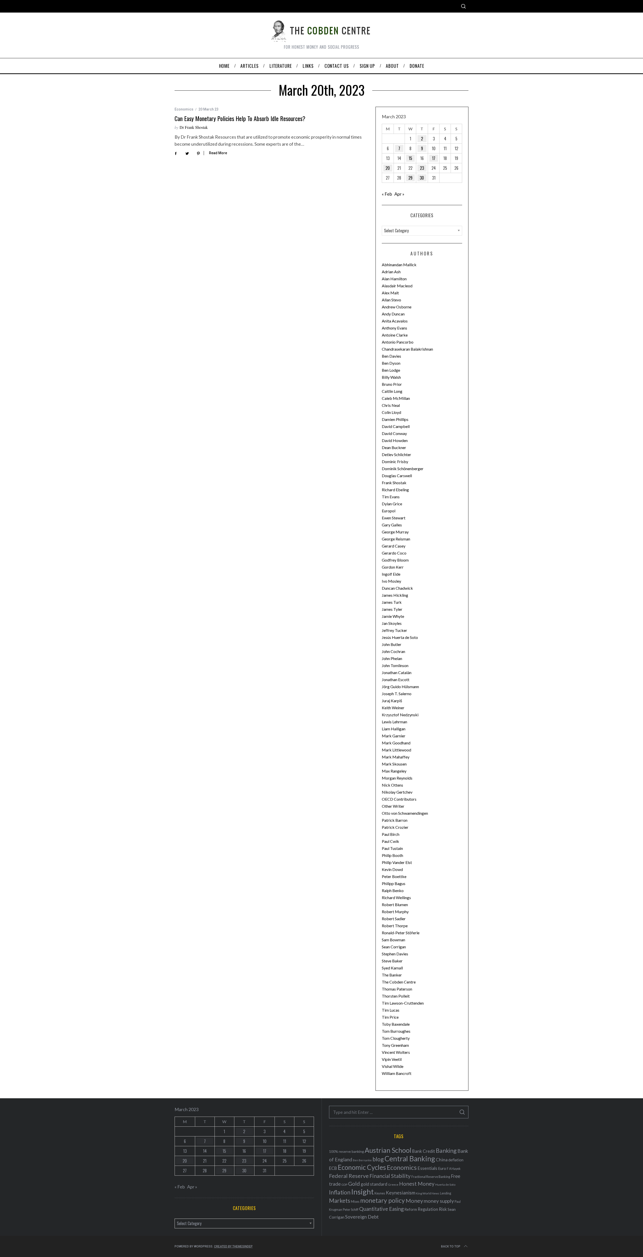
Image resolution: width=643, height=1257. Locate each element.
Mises (355, 1201)
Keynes (379, 1193)
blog (378, 1159)
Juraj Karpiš (392, 700)
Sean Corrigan (394, 946)
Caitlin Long (392, 391)
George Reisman (396, 538)
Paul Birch (390, 834)
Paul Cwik (390, 841)
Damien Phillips (395, 419)
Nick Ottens (392, 785)
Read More (218, 153)
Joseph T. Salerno (396, 693)
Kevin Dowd (392, 869)
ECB (333, 1168)
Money (414, 1200)
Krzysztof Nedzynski (400, 714)
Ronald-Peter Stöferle (400, 932)
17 (433, 158)
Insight (362, 1191)
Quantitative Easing (381, 1209)
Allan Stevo (391, 299)
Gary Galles (392, 524)
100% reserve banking (346, 1151)
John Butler (391, 644)
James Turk (392, 602)
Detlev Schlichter (396, 454)
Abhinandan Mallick (399, 264)
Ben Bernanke (362, 1160)
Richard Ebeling (395, 489)
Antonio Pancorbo (397, 342)
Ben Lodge (391, 370)
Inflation (339, 1192)
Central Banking (410, 1158)
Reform (410, 1209)
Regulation (428, 1209)
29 (410, 178)
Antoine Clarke (395, 335)
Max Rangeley (394, 771)
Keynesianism (400, 1192)
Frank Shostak (394, 482)
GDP (344, 1184)
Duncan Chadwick (397, 588)
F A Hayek (453, 1169)
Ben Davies (391, 356)
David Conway (394, 433)
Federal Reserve (349, 1176)
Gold (354, 1183)
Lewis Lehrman (394, 721)
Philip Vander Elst (397, 862)
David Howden (395, 440)
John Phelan (392, 658)
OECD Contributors (399, 799)
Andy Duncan (393, 313)
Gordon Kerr (393, 567)
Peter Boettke (394, 876)
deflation (455, 1160)
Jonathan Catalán (396, 672)
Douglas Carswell (397, 475)
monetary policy (382, 1200)
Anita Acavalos (395, 320)
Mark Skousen (394, 763)
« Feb (387, 194)
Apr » (399, 194)
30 (422, 178)
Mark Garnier (393, 735)
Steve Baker (392, 960)
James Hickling (395, 595)
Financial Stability (390, 1176)
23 (422, 168)
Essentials (427, 1168)
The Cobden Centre (399, 981)
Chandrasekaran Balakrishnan (407, 349)
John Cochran (393, 651)
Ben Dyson (391, 363)
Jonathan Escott (395, 679)
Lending (445, 1193)
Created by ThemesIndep (233, 1246)
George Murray (395, 531)
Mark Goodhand (396, 742)
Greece (393, 1184)
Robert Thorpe (395, 925)
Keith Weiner (393, 707)
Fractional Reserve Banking (430, 1177)
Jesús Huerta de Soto (400, 637)
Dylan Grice (392, 503)
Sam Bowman (393, 939)
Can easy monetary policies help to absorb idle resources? (240, 118)
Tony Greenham (395, 1045)
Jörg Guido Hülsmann (400, 686)
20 (388, 168)
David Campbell (396, 426)
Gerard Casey (393, 545)
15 (410, 158)
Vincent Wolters (396, 1052)
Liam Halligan (393, 728)
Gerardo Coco (394, 553)
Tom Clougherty (396, 1038)
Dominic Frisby (395, 461)
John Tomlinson (395, 665)
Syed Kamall (392, 967)
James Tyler (392, 609)
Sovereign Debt (362, 1217)
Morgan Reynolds (397, 778)
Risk (443, 1209)
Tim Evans (391, 496)
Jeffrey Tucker (394, 630)
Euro (442, 1168)
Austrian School (388, 1150)
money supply (439, 1201)
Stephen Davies (395, 953)
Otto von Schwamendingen (405, 813)
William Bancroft (396, 1073)
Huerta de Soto (445, 1184)
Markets (339, 1200)
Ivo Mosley (391, 581)
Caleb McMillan (396, 398)
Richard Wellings (396, 897)
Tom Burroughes (396, 1031)
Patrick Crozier (395, 827)
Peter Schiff (350, 1210)
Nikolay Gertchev (397, 792)
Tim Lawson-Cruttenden (403, 1003)
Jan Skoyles (392, 623)
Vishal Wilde (392, 1066)
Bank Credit (423, 1151)
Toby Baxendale (396, 1024)
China (442, 1159)
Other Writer (393, 806)
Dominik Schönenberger (402, 468)
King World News (427, 1193)
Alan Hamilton (394, 278)
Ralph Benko (393, 890)
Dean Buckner (394, 447)
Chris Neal (391, 405)
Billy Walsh (391, 377)
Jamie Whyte (393, 616)
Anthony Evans (394, 327)
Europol (388, 510)
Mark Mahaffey (395, 756)
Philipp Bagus (393, 883)
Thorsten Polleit (396, 996)
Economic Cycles (362, 1167)
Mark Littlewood (396, 749)
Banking (446, 1150)
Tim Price (390, 1017)
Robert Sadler (394, 918)
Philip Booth (392, 855)
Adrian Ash (391, 271)
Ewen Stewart (393, 517)
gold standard (374, 1184)
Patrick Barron (394, 820)
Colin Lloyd (391, 412)
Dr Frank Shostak (194, 127)
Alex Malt (390, 292)
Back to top (450, 1246)
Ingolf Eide (391, 574)
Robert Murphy (395, 911)
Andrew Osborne (396, 306)
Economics (184, 109)
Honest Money (417, 1183)
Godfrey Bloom (395, 560)
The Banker (392, 974)
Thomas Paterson (397, 989)
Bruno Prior (392, 384)
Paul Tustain (392, 848)
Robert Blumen (395, 904)
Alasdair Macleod (397, 285)
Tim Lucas (390, 1010)
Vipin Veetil (392, 1059)
